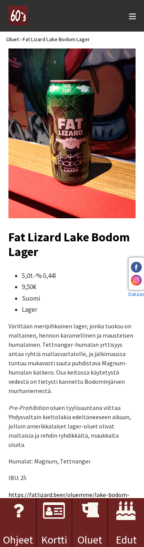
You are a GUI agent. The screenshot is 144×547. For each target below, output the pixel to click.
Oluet (12, 39)
